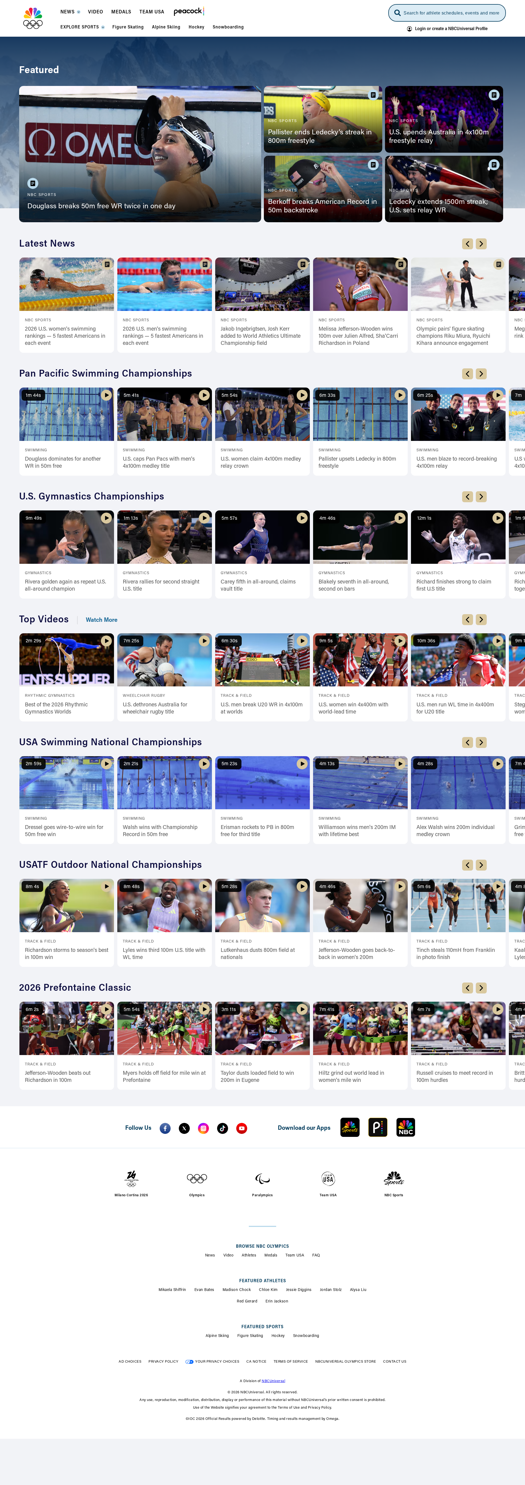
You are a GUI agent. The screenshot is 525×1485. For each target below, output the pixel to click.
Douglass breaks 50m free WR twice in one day (101, 206)
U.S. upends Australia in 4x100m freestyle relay (439, 137)
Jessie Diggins (299, 1290)
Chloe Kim (268, 1290)
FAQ (316, 1256)
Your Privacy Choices (217, 1361)
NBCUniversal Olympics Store (345, 1361)
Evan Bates (204, 1290)
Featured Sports (262, 1327)
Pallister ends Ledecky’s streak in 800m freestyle (320, 137)
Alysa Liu (358, 1290)
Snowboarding (306, 1336)
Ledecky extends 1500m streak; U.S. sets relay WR (438, 206)
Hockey (278, 1336)
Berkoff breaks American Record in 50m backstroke (322, 206)
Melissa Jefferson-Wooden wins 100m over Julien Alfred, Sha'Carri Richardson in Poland (358, 336)
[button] (70, 13)
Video (228, 1256)
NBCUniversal (273, 1381)
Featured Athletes (262, 1281)
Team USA (294, 1256)
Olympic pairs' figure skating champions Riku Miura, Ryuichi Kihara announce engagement (453, 336)
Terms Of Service (291, 1361)
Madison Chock (237, 1290)
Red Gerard (247, 1302)
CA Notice (256, 1361)
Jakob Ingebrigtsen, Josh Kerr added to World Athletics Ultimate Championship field (261, 336)
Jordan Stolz (331, 1290)
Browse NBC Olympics (262, 1247)
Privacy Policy (163, 1361)
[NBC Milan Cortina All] (39, 18)
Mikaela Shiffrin (172, 1290)
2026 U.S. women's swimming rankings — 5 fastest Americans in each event (65, 336)
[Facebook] (165, 1128)
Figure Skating (250, 1336)
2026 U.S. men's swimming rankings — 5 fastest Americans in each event (163, 336)
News (210, 1256)
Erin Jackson (277, 1302)
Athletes (249, 1256)
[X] (184, 1128)
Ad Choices (130, 1361)
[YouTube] (241, 1128)
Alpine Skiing (217, 1336)
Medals (270, 1256)
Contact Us (394, 1361)
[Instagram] (203, 1128)
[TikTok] (222, 1128)
